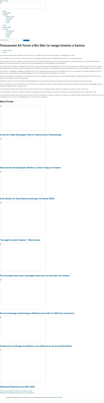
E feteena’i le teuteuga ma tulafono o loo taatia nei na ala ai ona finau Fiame (36, 346)
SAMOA (8, 20)
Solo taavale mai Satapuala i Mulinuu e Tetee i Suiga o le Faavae (30, 167)
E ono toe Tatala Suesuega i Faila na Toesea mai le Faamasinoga (30, 135)
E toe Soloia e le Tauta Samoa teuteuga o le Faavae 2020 (27, 198)
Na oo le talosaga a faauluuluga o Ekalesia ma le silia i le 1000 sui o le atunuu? (37, 313)
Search (2, 40)
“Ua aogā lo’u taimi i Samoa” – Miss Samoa (20, 240)
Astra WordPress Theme (56, 397)
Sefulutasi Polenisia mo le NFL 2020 (17, 387)
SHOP (4, 11)
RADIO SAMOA (7, 13)
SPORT (8, 22)
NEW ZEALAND (10, 17)
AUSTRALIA (9, 18)
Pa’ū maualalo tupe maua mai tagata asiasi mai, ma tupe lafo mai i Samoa (35, 275)
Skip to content (4, 1)
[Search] (26, 40)
